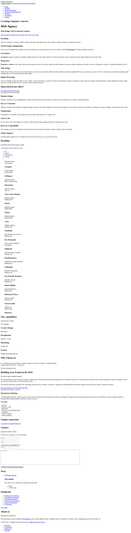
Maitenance (8, 529)
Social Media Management (13, 12)
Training (7, 530)
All (6, 151)
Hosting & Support (10, 10)
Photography (8, 155)
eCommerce (8, 15)
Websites (7, 14)
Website (7, 156)
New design (9, 479)
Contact (7, 17)
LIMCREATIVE (34, 522)
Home (6, 7)
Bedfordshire (27, 519)
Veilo (43, 522)
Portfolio (7, 8)
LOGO (7, 153)
